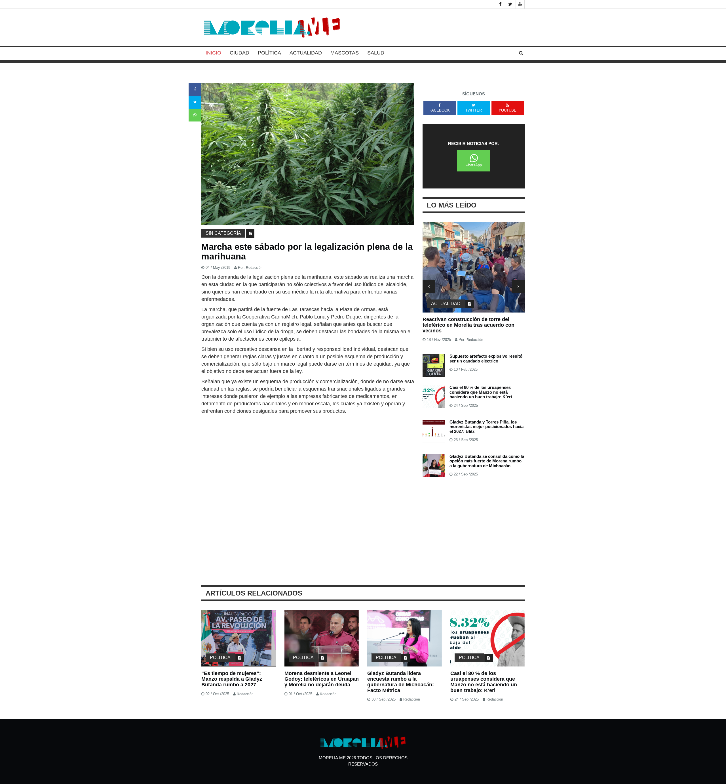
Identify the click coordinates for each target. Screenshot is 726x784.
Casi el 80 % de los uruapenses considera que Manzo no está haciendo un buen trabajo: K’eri (480, 392)
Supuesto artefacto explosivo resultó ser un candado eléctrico (485, 358)
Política (269, 53)
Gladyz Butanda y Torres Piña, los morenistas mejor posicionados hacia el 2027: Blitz (486, 427)
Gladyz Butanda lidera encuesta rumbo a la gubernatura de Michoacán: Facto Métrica (400, 681)
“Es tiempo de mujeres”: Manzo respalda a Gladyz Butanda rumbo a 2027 (231, 678)
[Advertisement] (307, 457)
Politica (220, 657)
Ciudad (239, 53)
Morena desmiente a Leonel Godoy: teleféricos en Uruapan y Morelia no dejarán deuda (321, 678)
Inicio (213, 53)
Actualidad (306, 53)
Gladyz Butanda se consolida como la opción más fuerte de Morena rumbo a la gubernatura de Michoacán (486, 461)
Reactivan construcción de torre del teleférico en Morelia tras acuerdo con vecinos (468, 325)
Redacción (254, 268)
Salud (375, 53)
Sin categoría (223, 233)
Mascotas (344, 53)
